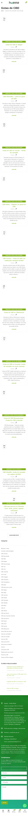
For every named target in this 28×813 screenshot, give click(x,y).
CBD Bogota (4, 561)
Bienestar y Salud (10, 41)
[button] (24, 805)
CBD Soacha (4, 626)
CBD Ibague (4, 590)
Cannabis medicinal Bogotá (7, 551)
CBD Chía (3, 569)
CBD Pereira (4, 621)
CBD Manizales (4, 600)
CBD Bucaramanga (18, 415)
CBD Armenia (18, 361)
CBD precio (3, 623)
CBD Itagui (3, 592)
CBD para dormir (5, 613)
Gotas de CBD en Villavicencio (14, 312)
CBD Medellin (4, 603)
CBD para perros (5, 618)
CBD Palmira (4, 610)
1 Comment (18, 677)
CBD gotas (3, 584)
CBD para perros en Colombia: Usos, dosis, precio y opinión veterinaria (14, 508)
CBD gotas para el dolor (6, 587)
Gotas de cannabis (5, 636)
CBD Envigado (4, 577)
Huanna (3, 647)
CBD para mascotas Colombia (13, 503)
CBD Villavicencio (5, 628)
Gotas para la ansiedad (6, 644)
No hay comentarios (20, 670)
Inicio (2, 10)
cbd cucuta (3, 574)
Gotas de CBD (4, 639)
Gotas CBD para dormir (6, 631)
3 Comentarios (18, 690)
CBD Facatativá (4, 579)
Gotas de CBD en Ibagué (14, 44)
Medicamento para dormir (7, 652)
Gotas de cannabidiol (6, 634)
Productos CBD (4, 654)
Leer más (14, 61)
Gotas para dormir (5, 641)
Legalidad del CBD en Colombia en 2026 (16, 681)
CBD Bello (18, 469)
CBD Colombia (18, 41)
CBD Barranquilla (5, 556)
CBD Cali (3, 566)
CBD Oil (3, 608)
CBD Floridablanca (5, 582)
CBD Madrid (4, 597)
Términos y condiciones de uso (11, 732)
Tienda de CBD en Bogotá (7, 657)
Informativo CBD (5, 649)
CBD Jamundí (4, 595)
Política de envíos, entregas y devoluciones (14, 728)
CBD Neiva (3, 605)
